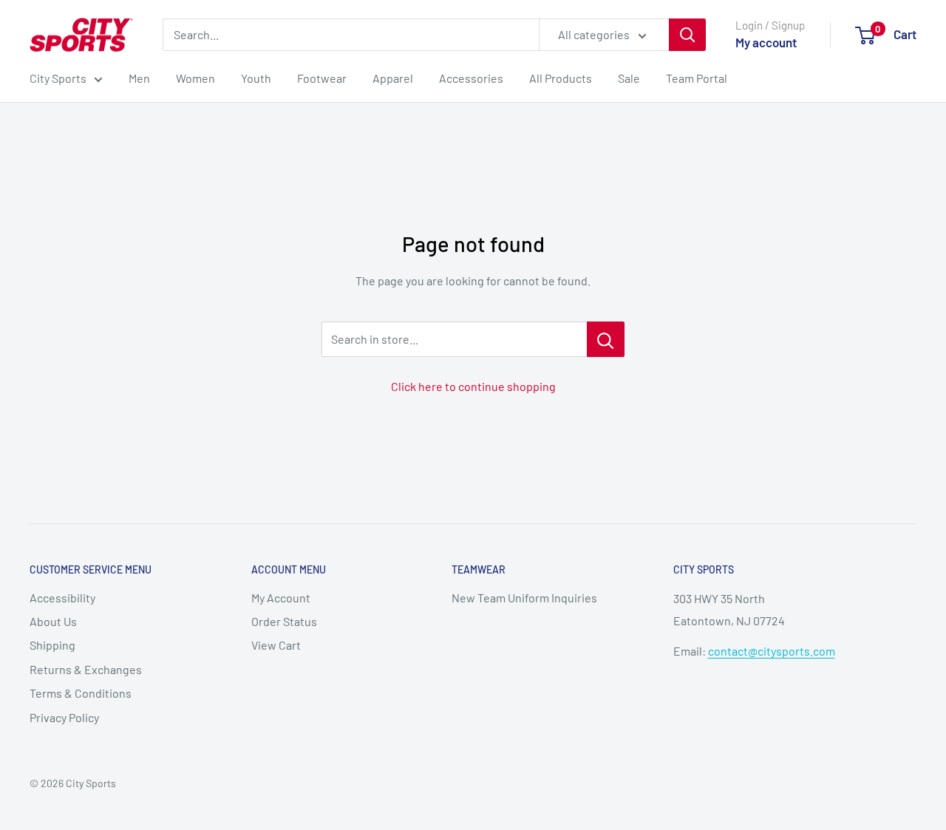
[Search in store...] (606, 339)
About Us (53, 621)
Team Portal (696, 78)
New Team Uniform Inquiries (524, 598)
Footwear (322, 78)
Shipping (52, 645)
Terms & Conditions (81, 693)
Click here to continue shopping (473, 386)
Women (195, 78)
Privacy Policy (64, 717)
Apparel (392, 78)
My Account (280, 598)
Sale (629, 78)
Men (139, 78)
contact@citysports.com (771, 651)
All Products (560, 78)
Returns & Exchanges (86, 669)
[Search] (687, 34)
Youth (256, 78)
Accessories (471, 78)
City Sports (58, 78)
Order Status (284, 621)
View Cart (276, 645)
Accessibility (62, 598)
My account (766, 42)
